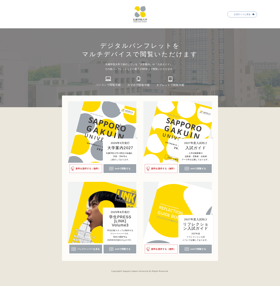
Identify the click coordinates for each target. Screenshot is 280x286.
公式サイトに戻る (242, 14)
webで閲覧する (123, 168)
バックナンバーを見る (88, 249)
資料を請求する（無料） (88, 168)
